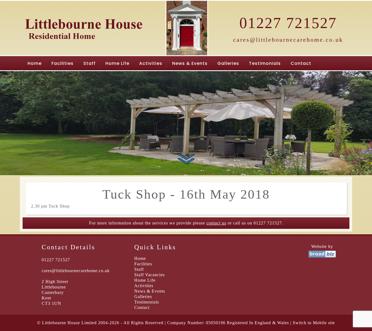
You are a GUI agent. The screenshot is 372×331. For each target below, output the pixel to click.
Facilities (62, 63)
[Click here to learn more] (186, 159)
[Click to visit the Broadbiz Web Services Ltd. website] (322, 256)
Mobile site (324, 322)
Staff (89, 63)
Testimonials (265, 63)
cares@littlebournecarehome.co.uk (288, 39)
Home (35, 63)
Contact (301, 63)
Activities (150, 63)
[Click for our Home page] (84, 44)
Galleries (228, 63)
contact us (216, 223)
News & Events (190, 63)
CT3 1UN (51, 303)
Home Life (117, 63)
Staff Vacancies (149, 274)
